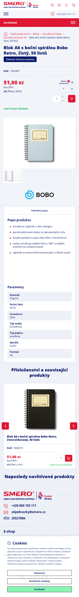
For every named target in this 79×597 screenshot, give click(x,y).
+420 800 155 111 (65, 14)
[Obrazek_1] (39, 143)
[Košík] (73, 5)
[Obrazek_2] (12, 176)
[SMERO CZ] (21, 5)
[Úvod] (6, 34)
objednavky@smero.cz (29, 512)
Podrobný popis (39, 210)
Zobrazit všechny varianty (20, 59)
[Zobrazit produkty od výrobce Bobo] (39, 194)
